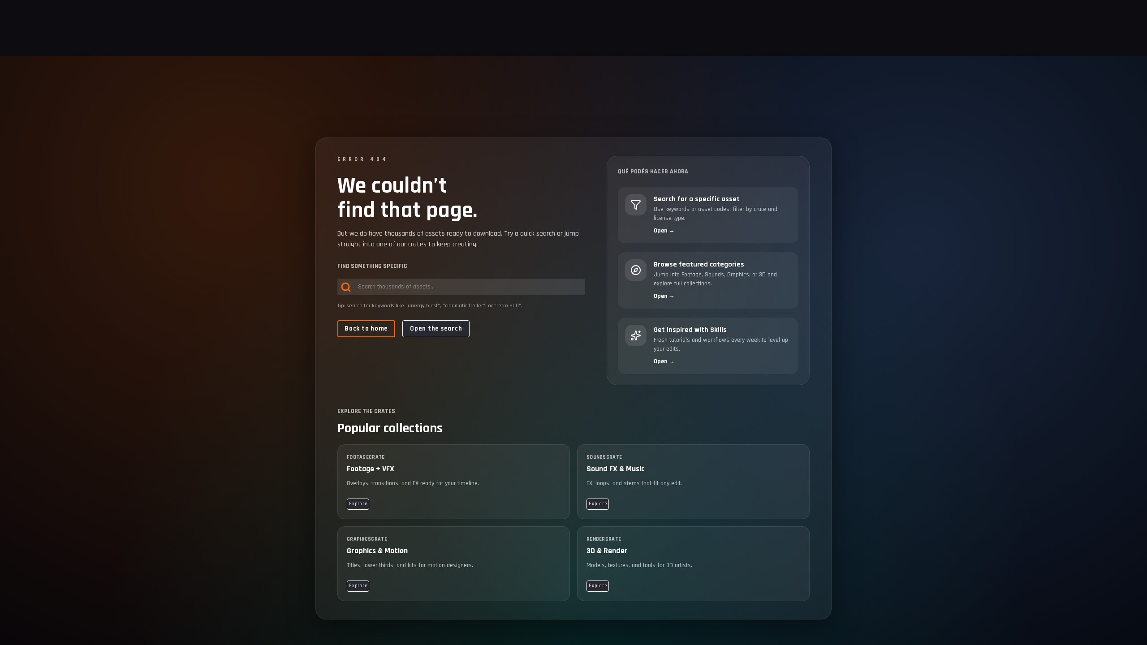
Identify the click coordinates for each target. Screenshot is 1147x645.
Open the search (436, 328)
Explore (358, 504)
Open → (664, 231)
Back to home (366, 328)
